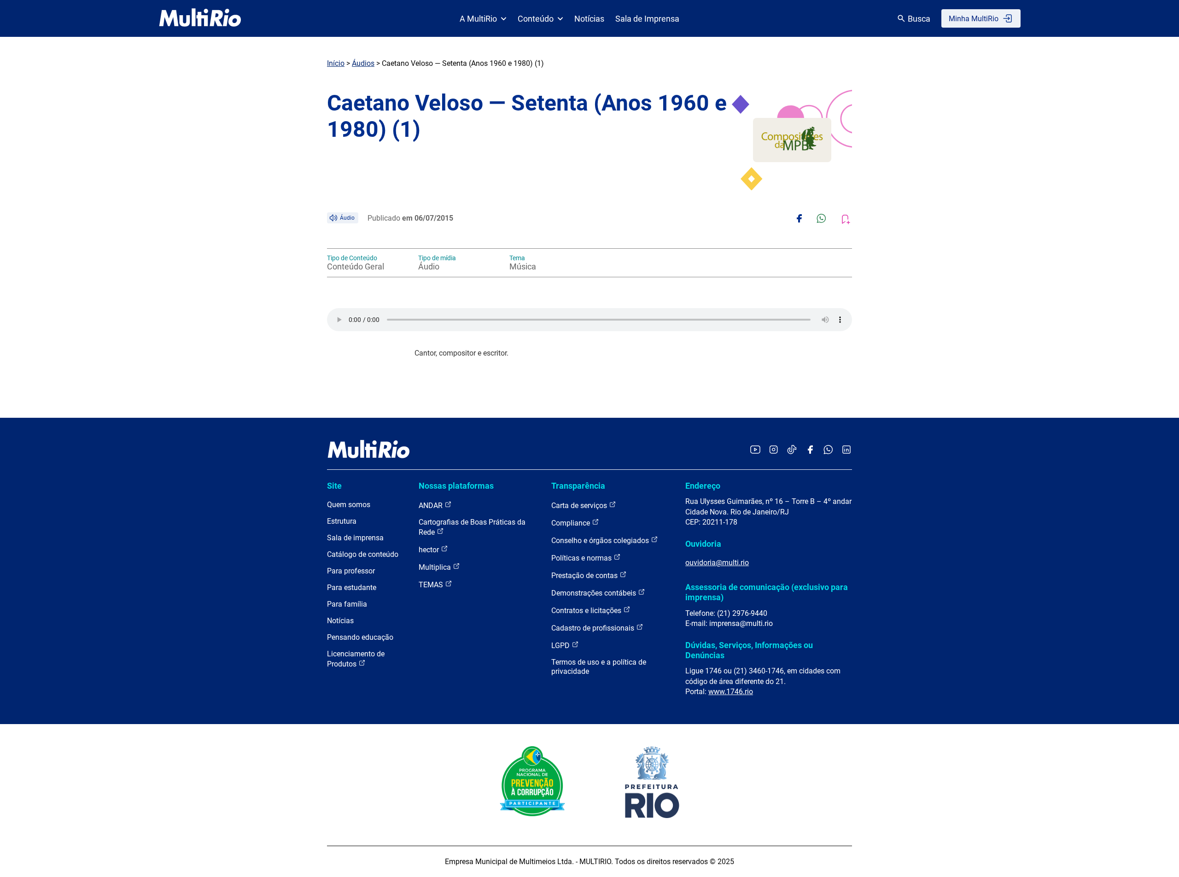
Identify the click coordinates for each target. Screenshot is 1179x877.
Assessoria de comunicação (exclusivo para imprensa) (766, 592)
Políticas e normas (582, 558)
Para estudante (351, 587)
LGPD (561, 645)
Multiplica (436, 567)
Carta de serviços (580, 505)
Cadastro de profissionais (593, 628)
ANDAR (431, 505)
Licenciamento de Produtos (356, 658)
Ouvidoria (703, 544)
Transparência (578, 486)
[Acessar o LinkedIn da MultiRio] (846, 450)
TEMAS (432, 584)
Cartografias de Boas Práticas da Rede (472, 527)
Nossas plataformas (456, 486)
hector (430, 549)
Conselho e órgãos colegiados (601, 540)
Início (335, 63)
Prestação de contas (585, 575)
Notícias (589, 18)
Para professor (351, 571)
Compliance (571, 523)
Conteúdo (536, 18)
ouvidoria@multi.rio (717, 562)
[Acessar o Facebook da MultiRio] (810, 450)
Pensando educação (360, 637)
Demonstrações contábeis (594, 593)
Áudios (363, 63)
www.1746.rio (730, 691)
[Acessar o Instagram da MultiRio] (773, 450)
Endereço (702, 486)
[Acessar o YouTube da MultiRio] (755, 450)
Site (334, 486)
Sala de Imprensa (647, 18)
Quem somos (348, 504)
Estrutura (341, 521)
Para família (347, 604)
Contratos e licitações (587, 610)
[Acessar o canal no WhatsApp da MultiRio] (828, 450)
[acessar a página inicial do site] (200, 18)
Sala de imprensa (355, 537)
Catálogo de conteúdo (362, 554)
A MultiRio (478, 18)
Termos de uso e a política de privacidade (598, 667)
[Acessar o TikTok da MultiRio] (792, 450)
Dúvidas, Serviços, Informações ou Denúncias (749, 650)
